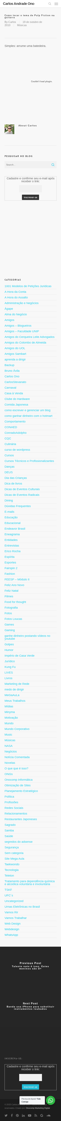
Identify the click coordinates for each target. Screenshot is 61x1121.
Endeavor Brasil (15, 528)
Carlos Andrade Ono (18, 3)
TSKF (8, 889)
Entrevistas (12, 545)
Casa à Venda (14, 393)
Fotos (8, 613)
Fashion (10, 573)
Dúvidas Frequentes (18, 506)
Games (9, 624)
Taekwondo (12, 864)
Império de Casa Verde (19, 655)
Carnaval (10, 387)
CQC (8, 438)
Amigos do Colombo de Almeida (25, 342)
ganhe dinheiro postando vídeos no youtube (27, 637)
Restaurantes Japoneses (21, 819)
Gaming (10, 630)
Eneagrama (12, 534)
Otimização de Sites (18, 785)
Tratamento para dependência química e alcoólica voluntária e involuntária (30, 883)
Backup (9, 365)
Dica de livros (13, 483)
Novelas (10, 762)
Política (9, 796)
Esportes (10, 562)
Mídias (9, 706)
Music (8, 734)
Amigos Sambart (15, 353)
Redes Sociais (14, 808)
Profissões (11, 802)
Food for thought (15, 602)
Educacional (12, 523)
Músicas (22, 25)
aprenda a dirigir (15, 359)
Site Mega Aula (14, 858)
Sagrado (10, 824)
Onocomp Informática (19, 779)
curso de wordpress (17, 449)
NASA (9, 745)
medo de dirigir (14, 689)
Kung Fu (10, 667)
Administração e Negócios (22, 303)
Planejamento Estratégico (21, 791)
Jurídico (10, 661)
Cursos (9, 455)
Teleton (9, 875)
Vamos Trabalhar (16, 918)
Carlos (12, 22)
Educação (11, 517)
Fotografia (11, 607)
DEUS (9, 472)
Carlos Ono (12, 376)
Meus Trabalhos (15, 700)
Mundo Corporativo (17, 729)
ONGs (9, 774)
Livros (8, 678)
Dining (9, 500)
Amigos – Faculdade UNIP (22, 331)
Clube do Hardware (17, 399)
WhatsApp (11, 935)
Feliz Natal (11, 590)
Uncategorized (14, 901)
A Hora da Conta (15, 291)
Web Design (12, 923)
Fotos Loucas (13, 619)
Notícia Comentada (17, 757)
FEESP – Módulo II (17, 579)
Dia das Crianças (16, 478)
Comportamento (15, 421)
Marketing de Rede (17, 683)
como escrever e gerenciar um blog (27, 410)
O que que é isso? (16, 768)
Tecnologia (12, 870)
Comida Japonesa (16, 404)
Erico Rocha (12, 551)
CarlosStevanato (15, 382)
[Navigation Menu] (56, 3)
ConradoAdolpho (16, 432)
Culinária (10, 444)
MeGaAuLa (12, 695)
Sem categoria (14, 853)
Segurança (12, 847)
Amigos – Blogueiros (18, 325)
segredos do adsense (19, 841)
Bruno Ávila (12, 370)
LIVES (9, 672)
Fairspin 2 (11, 568)
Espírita (9, 556)
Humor (9, 650)
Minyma (10, 712)
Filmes (9, 596)
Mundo (9, 723)
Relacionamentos (16, 813)
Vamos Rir (11, 912)
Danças (9, 466)
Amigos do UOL (15, 348)
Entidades (11, 540)
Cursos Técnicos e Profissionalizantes (29, 461)
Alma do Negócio (16, 314)
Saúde (9, 836)
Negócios (11, 751)
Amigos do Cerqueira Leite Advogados (29, 337)
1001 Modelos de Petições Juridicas (28, 286)
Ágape (9, 308)
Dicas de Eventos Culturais (22, 489)
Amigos (9, 320)
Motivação (11, 717)
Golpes (9, 644)
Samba (9, 830)
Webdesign (12, 929)
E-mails (9, 511)
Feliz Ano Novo (14, 585)
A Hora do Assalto (16, 297)
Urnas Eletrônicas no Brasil (22, 906)
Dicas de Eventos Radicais (22, 494)
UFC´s (9, 895)
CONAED (11, 427)
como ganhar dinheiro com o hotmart (28, 415)
